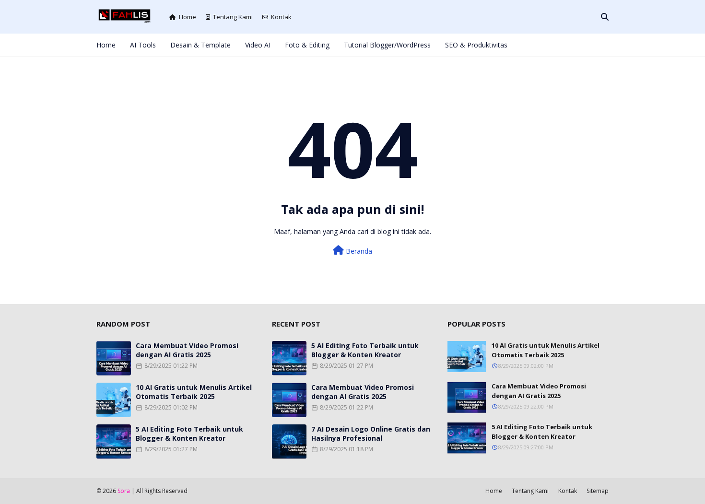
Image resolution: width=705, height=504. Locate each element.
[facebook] (542, 45)
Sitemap (598, 491)
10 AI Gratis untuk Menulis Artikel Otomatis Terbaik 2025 (194, 392)
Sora (124, 491)
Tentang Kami (233, 16)
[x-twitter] (558, 45)
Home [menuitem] (106, 44)
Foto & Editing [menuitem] (307, 44)
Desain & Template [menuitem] (200, 44)
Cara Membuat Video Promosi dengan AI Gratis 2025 (187, 350)
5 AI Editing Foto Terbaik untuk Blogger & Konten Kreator (189, 433)
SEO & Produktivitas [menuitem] (476, 44)
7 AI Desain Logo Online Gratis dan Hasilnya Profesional (370, 433)
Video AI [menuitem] (257, 44)
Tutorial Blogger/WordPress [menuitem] (387, 44)
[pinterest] (590, 45)
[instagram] (574, 45)
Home (187, 16)
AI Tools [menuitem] (143, 44)
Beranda (358, 251)
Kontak (281, 16)
